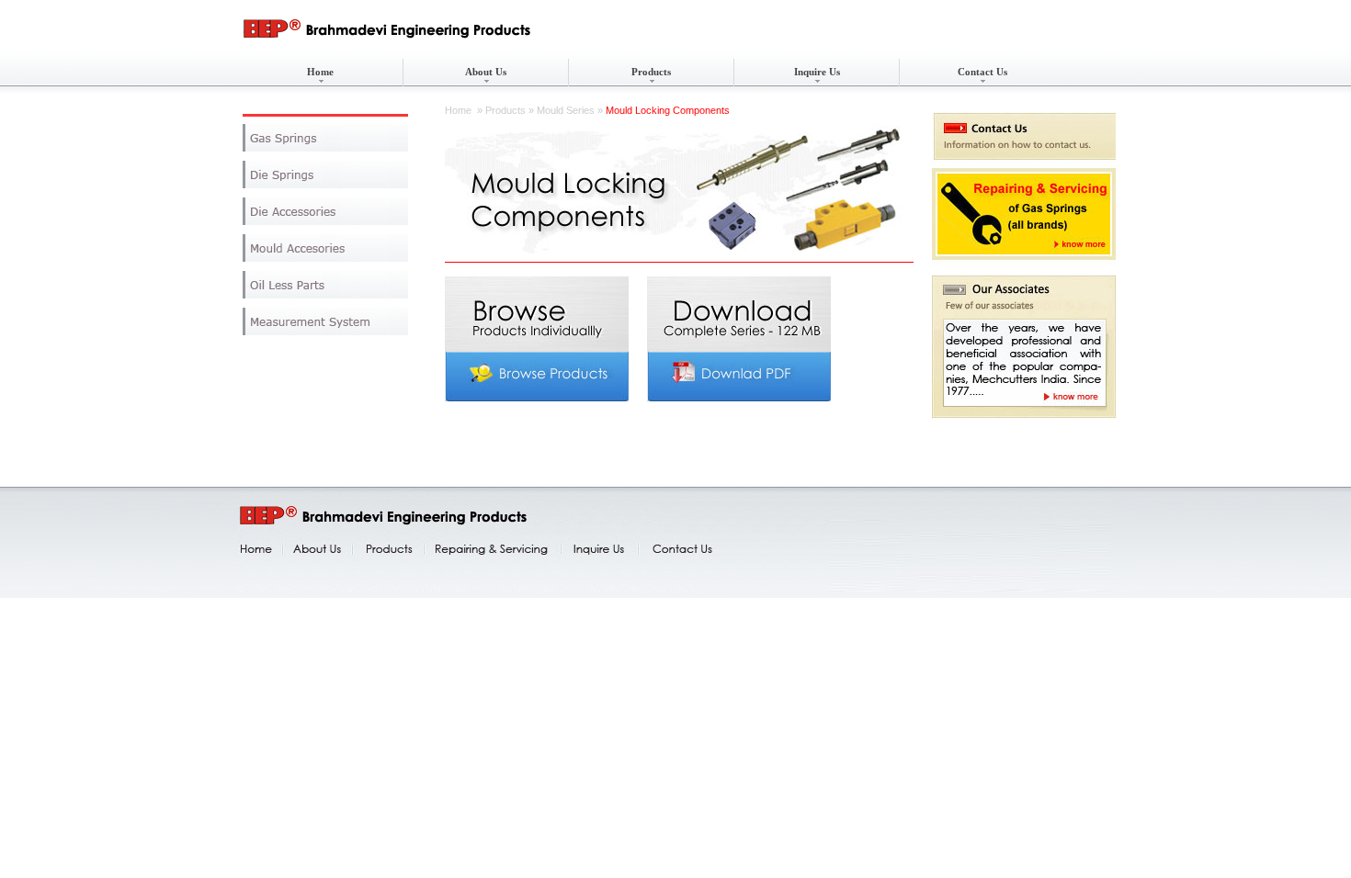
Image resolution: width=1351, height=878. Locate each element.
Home (320, 72)
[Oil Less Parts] (325, 284)
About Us (485, 72)
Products (651, 72)
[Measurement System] (325, 321)
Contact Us (982, 72)
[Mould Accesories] (325, 248)
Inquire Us (817, 72)
